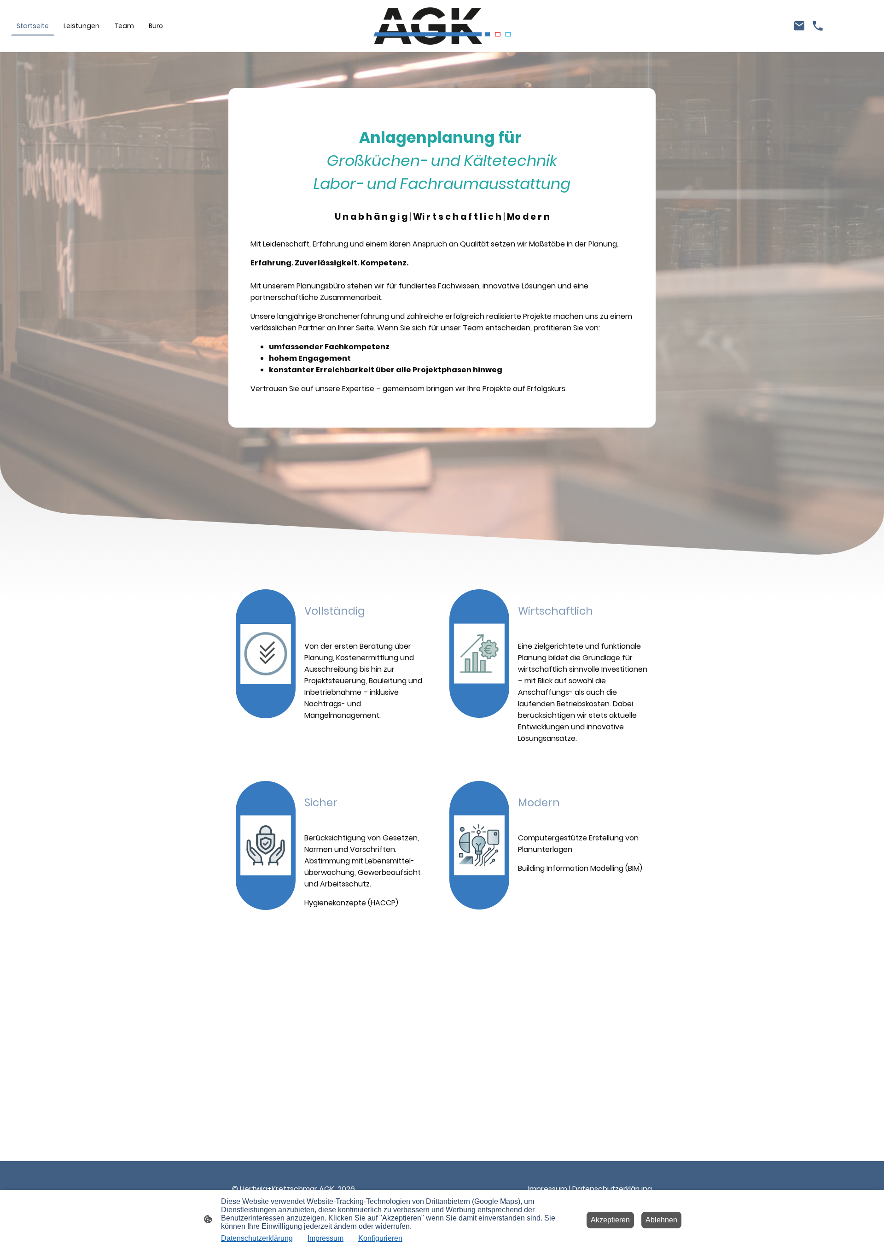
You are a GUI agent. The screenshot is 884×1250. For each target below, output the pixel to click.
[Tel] (817, 25)
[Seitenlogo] (442, 26)
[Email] (799, 25)
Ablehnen (661, 1220)
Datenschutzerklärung (612, 1189)
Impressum (547, 1189)
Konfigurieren (380, 1238)
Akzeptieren (610, 1220)
